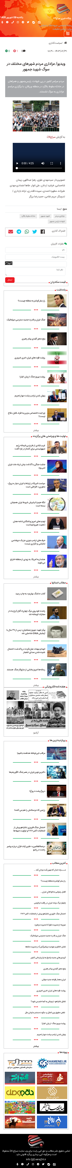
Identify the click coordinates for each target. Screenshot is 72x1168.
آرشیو (36, 733)
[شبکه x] (28, 22)
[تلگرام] (22, 22)
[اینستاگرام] (17, 22)
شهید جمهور (45, 216)
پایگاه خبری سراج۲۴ (62, 18)
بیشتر (36, 430)
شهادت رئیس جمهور (57, 221)
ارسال (10, 280)
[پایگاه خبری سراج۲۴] (63, 9)
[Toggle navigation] (68, 34)
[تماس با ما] (12, 22)
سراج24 (51, 137)
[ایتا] (39, 22)
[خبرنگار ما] (2, 22)
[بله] (33, 22)
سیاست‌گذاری (55, 43)
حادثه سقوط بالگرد (28, 216)
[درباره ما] (7, 22)
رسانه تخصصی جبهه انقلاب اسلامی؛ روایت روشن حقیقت (55, 27)
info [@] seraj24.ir (36, 1160)
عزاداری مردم (60, 216)
